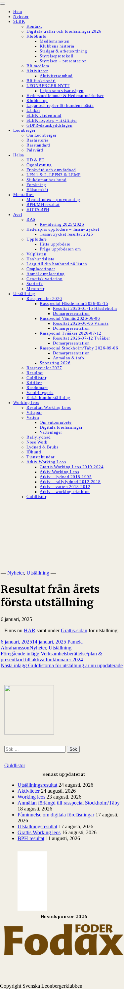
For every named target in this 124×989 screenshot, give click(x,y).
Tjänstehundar (40, 457)
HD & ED (35, 160)
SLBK (19, 21)
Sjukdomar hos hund (46, 180)
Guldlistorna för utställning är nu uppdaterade (62, 665)
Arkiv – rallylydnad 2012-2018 (70, 481)
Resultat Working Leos (48, 407)
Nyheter (21, 16)
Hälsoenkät (37, 189)
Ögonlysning (39, 165)
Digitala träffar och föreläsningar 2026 (64, 31)
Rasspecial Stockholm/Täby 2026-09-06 (79, 348)
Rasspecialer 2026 (44, 298)
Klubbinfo (36, 36)
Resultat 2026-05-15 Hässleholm (85, 308)
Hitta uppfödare (55, 244)
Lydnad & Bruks (42, 447)
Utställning (24, 293)
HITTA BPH (37, 209)
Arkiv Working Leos (46, 462)
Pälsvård (34, 150)
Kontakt (34, 26)
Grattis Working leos (39, 832)
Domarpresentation (71, 313)
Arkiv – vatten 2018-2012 (65, 486)
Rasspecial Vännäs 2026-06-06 (70, 318)
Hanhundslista (40, 259)
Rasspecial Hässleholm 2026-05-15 (74, 303)
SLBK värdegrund (44, 115)
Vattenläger (51, 432)
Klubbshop (37, 100)
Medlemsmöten (54, 41)
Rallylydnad (38, 437)
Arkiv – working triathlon (65, 491)
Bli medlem (37, 66)
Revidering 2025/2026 (62, 224)
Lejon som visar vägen (62, 90)
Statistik (34, 283)
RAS (30, 219)
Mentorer (35, 288)
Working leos (26, 402)
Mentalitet (23, 194)
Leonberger (24, 130)
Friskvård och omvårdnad (51, 170)
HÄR (29, 630)
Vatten (32, 417)
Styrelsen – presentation (63, 61)
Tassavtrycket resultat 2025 (66, 234)
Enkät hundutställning (48, 397)
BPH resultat (31, 838)
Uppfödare (36, 239)
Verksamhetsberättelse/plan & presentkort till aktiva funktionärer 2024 (51, 656)
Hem (17, 11)
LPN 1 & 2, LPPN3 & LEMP (53, 175)
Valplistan (36, 254)
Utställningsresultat (37, 785)
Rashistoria (37, 140)
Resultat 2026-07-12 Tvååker (81, 338)
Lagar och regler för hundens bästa (60, 105)
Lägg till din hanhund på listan (56, 264)
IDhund (33, 452)
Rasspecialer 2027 (44, 368)
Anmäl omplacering (45, 274)
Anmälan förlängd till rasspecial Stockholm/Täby (69, 803)
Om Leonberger (41, 135)
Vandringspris (40, 392)
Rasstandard (38, 145)
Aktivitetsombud (56, 76)
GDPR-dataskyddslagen (49, 125)
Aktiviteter (37, 71)
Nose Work (37, 442)
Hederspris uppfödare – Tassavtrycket (62, 229)
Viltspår (34, 412)
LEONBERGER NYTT (48, 85)
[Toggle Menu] (2, 4)
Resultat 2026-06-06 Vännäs (80, 323)
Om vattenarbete (56, 422)
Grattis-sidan (74, 630)
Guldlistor (36, 378)
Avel (17, 214)
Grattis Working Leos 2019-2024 (71, 467)
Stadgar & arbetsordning (63, 51)
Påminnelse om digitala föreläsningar (56, 814)
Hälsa (18, 155)
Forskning (36, 184)
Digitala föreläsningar (61, 427)
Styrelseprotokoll (57, 56)
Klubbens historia (57, 46)
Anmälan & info (68, 358)
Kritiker (34, 382)
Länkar (33, 110)
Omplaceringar (40, 269)
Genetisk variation (44, 279)
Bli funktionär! (41, 81)
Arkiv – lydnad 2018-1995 (66, 477)
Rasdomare (37, 387)
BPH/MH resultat (43, 204)
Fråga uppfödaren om (60, 249)
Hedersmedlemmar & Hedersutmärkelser (65, 95)
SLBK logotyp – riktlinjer (51, 120)
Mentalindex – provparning (53, 199)
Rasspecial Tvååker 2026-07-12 (71, 333)
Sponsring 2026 (55, 363)
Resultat (34, 373)
